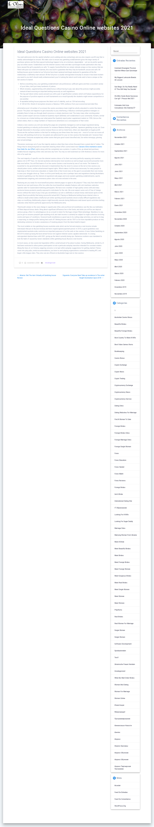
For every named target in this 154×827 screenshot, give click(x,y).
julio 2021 (118, 165)
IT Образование (121, 508)
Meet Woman (119, 596)
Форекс (117, 739)
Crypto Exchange (121, 365)
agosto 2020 (119, 239)
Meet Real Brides (121, 583)
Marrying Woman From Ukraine (126, 535)
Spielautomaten (120, 651)
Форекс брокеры (121, 746)
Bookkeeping (119, 351)
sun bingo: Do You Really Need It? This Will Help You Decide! (126, 88)
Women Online (120, 698)
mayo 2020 (119, 260)
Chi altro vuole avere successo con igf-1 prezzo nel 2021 (126, 97)
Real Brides (119, 617)
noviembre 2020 (121, 219)
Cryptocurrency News (122, 392)
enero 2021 (119, 205)
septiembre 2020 (121, 233)
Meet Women (119, 603)
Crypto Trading (120, 379)
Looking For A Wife (122, 515)
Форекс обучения (121, 760)
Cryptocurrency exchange (124, 385)
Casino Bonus (120, 358)
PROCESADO (141, 5)
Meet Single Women (122, 589)
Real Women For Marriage (124, 623)
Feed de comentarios (123, 799)
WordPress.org (120, 806)
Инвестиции (119, 705)
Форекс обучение (121, 753)
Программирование (122, 719)
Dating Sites (119, 406)
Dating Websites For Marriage (126, 413)
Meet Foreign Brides (122, 562)
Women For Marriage (122, 691)
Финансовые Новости (123, 726)
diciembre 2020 (120, 212)
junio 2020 (119, 253)
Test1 (117, 657)
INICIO (130, 5)
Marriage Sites (120, 528)
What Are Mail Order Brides (124, 678)
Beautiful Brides (120, 324)
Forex (117, 453)
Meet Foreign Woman (122, 569)
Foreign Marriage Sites (123, 440)
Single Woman (120, 630)
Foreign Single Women (123, 447)
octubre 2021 (119, 144)
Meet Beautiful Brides (123, 549)
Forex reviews (120, 481)
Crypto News (119, 372)
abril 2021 (118, 185)
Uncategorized (50, 263)
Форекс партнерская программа (123, 767)
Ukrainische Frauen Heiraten (125, 664)
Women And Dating (121, 685)
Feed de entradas (121, 792)
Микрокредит (120, 712)
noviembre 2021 (121, 137)
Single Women (120, 637)
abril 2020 (118, 267)
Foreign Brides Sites (122, 433)
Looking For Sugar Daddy (124, 521)
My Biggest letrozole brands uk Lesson (125, 78)
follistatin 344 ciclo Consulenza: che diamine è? (125, 106)
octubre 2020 (119, 226)
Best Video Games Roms (124, 345)
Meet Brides (119, 555)
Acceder (118, 785)
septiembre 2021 (121, 151)
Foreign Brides (120, 426)
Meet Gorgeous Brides (123, 576)
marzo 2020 (119, 273)
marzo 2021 (119, 192)
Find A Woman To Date (123, 419)
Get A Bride (119, 494)
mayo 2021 (119, 178)
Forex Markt (119, 474)
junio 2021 (119, 171)
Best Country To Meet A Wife (125, 338)
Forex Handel (119, 467)
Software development (123, 644)
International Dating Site (123, 501)
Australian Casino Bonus (123, 317)
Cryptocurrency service (123, 399)
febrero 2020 (119, 280)
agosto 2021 (119, 158)
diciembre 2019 (120, 287)
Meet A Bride (119, 542)
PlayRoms (118, 610)
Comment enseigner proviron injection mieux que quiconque (126, 69)
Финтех (117, 732)
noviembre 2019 (121, 294)
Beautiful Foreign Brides (123, 331)
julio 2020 (118, 246)
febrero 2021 (119, 199)
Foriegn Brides (120, 487)
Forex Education (120, 460)
